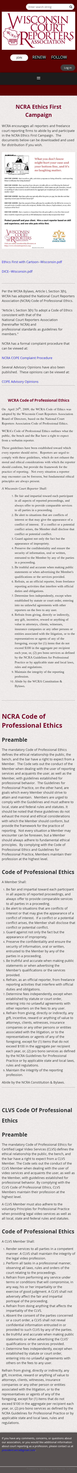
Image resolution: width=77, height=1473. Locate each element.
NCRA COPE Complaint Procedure (27, 358)
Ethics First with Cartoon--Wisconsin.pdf (32, 262)
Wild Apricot (46, 1468)
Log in (68, 67)
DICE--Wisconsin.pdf (17, 271)
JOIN (19, 57)
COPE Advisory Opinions (20, 381)
